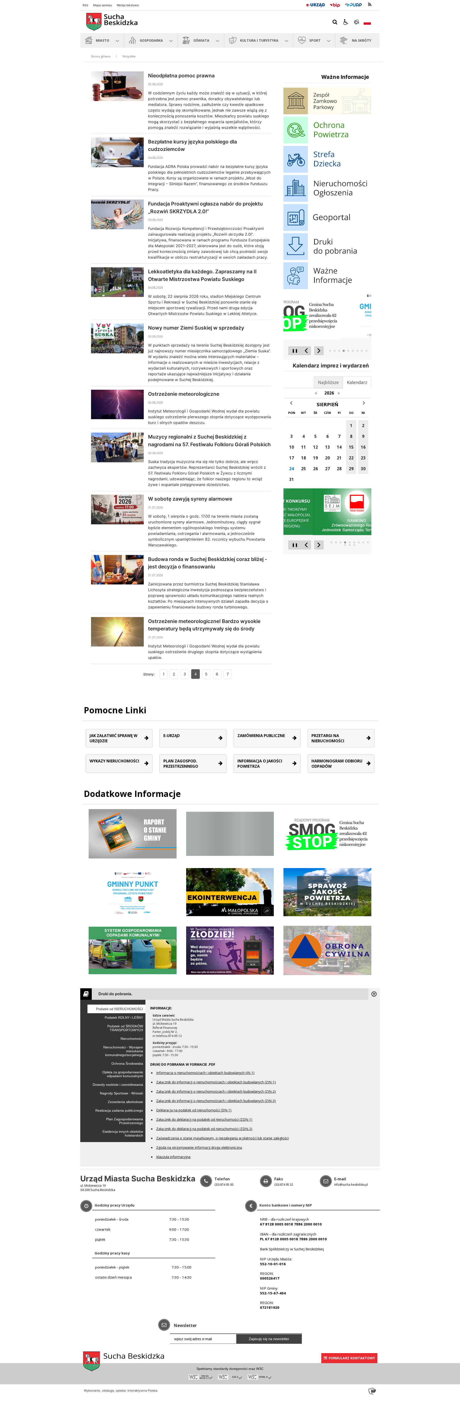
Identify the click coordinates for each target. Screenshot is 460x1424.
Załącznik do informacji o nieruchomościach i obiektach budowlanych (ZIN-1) (216, 1082)
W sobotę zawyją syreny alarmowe (190, 499)
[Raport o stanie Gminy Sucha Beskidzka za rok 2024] (230, 833)
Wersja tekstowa (128, 5)
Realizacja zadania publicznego (119, 1110)
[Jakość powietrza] (327, 892)
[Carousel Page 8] (362, 351)
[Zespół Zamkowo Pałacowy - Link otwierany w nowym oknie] (327, 113)
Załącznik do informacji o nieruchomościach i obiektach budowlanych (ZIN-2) (216, 1091)
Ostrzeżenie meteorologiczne (183, 394)
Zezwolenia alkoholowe (125, 1102)
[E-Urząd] (315, 4)
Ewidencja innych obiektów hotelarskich (123, 1133)
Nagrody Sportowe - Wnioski (121, 1093)
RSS (85, 5)
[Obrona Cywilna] (327, 950)
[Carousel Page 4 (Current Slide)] (344, 351)
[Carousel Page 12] (354, 545)
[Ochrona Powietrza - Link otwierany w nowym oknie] (327, 142)
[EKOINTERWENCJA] (230, 892)
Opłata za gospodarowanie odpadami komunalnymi (122, 1074)
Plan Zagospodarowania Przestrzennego (124, 1121)
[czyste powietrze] (230, 950)
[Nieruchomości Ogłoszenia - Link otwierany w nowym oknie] (327, 200)
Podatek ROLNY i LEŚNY (124, 1017)
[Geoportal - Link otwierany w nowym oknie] (327, 229)
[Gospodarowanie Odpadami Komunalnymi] (133, 950)
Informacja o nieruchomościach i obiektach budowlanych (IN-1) (205, 1072)
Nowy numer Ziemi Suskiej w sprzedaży (196, 328)
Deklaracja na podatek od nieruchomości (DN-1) (193, 1110)
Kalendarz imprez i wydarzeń (331, 365)
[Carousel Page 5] (348, 351)
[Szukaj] (335, 22)
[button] (345, 22)
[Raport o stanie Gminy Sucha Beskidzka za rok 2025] (133, 833)
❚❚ (293, 351)
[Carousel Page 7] (357, 351)
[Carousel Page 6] (353, 351)
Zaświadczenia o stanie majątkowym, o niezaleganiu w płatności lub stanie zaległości (222, 1138)
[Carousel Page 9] (366, 351)
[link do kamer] (356, 22)
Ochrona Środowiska (127, 1063)
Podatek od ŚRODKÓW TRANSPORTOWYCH (125, 1028)
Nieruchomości (132, 1039)
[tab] (357, 382)
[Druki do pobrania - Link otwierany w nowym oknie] (327, 258)
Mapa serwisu (102, 5)
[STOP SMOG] (327, 833)
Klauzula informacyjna (173, 1157)
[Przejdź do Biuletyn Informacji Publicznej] (335, 4)
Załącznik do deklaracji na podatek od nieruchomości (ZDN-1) (204, 1119)
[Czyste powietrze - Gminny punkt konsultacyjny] (133, 892)
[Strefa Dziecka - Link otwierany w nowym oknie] (327, 171)
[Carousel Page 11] (350, 545)
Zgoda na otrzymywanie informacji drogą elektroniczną (199, 1147)
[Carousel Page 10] (345, 545)
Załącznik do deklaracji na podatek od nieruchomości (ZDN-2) (204, 1129)
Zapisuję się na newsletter (269, 1339)
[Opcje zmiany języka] (367, 22)
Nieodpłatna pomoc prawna (181, 76)
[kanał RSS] (370, 4)
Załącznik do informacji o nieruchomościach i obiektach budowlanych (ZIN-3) (216, 1100)
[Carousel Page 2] (335, 351)
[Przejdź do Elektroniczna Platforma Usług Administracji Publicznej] (353, 4)
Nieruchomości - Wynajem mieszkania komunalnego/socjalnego (123, 1051)
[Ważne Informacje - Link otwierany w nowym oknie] (327, 287)
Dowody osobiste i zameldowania (118, 1085)
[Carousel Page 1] (330, 351)
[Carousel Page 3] (339, 351)
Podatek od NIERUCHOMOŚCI (119, 1009)
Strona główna (100, 56)
